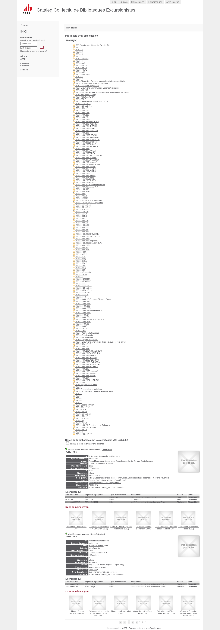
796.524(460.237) (83, 313)
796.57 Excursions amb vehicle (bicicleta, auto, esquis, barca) (100, 342)
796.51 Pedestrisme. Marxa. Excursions (91, 101)
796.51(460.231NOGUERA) (87, 122)
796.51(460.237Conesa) (85, 176)
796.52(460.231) (82, 232)
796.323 (79, 52)
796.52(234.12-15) (83, 207)
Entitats (124, 2)
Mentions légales (114, 628)
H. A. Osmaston (96, 529)
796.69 (78, 387)
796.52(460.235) (82, 239)
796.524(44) (80, 297)
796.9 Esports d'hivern (84, 405)
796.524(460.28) (82, 317)
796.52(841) (80, 268)
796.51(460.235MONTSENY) (87, 164)
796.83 (78, 396)
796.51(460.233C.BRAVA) (86, 135)
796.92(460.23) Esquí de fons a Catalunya (92, 425)
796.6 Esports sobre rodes (86, 385)
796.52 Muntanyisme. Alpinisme (88, 200)
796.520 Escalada (83, 272)
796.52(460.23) (81, 230)
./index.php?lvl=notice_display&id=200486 (106, 574)
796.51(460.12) (81, 110)
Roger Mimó (107, 450)
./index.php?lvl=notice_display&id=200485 (106, 487)
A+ (26, 25)
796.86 (78, 400)
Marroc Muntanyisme (97, 567)
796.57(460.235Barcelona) (86, 371)
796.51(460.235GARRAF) (86, 158)
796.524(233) (81, 283)
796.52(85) (80, 270)
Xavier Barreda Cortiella (138, 461)
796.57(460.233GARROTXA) (87, 364)
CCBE (124, 628)
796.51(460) (80, 194)
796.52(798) (80, 265)
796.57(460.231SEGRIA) (85, 355)
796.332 (79, 56)
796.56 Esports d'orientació (86, 340)
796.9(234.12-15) (82, 407)
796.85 (78, 398)
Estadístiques (155, 2)
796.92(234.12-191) (83, 416)
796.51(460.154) (82, 113)
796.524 (79, 277)
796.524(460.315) (83, 322)
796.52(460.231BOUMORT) (87, 234)
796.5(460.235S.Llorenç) (85, 95)
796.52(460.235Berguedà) (86, 241)
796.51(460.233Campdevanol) (88, 137)
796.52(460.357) (82, 250)
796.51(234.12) (81, 108)
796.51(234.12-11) (83, 104)
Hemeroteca (137, 2)
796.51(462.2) (81, 196)
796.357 (79, 79)
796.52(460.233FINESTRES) (87, 236)
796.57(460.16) (81, 346)
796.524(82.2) (81, 328)
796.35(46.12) (81, 65)
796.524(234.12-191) (84, 290)
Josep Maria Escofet (113, 461)
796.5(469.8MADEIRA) (85, 97)
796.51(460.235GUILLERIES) (87, 160)
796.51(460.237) (82, 173)
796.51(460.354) (82, 191)
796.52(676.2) (81, 263)
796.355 (79, 77)
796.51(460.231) (82, 119)
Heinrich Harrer (163, 613)
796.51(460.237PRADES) (86, 182)
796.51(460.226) (82, 115)
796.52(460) (80, 252)
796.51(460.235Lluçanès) (86, 162)
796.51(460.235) (82, 149)
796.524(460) (81, 326)
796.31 (78, 47)
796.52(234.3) (81, 214)
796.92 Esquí (81, 412)
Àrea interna (172, 2)
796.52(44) (80, 218)
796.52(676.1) (81, 261)
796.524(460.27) (82, 315)
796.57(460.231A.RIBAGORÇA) (88, 351)
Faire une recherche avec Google (142, 628)
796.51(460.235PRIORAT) (86, 169)
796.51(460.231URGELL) (86, 126)
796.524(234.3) (81, 295)
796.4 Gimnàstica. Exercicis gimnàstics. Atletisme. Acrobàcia (100, 81)
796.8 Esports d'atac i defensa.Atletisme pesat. (94, 391)
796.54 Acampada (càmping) (87, 333)
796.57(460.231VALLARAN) (87, 360)
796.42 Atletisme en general (87, 86)
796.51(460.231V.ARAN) (85, 128)
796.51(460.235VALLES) (85, 171)
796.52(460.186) (82, 225)
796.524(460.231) (83, 304)
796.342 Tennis (81, 59)
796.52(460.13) (81, 223)
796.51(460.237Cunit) (84, 178)
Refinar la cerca (76, 444)
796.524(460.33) (82, 324)
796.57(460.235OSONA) (85, 376)
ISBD (75, 452)
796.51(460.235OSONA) (85, 167)
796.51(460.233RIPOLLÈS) (86, 146)
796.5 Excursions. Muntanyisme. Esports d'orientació (97, 88)
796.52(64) (93, 485)
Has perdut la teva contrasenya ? (33, 51)
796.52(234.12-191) (83, 209)
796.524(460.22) (82, 301)
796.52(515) (80, 257)
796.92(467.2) (81, 430)
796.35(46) (80, 72)
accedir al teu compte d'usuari (32, 40)
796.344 (79, 61)
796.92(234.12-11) (83, 414)
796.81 (78, 394)
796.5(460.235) (81, 90)
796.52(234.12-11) (83, 205)
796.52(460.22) (81, 227)
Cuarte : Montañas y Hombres (101, 463)
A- (22, 25)
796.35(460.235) (82, 74)
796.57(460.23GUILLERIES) (87, 380)
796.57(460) (80, 382)
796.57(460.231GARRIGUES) (87, 353)
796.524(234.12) (82, 292)
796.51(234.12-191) (83, 106)
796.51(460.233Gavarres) (86, 142)
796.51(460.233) (82, 133)
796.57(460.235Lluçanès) (86, 373)
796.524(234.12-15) (83, 288)
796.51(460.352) (82, 189)
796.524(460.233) (83, 306)
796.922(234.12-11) (83, 434)
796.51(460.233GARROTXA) (87, 140)
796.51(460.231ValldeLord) (86, 131)
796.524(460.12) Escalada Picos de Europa (93, 299)
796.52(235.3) (81, 216)
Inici (113, 2)
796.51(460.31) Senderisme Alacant (90, 185)
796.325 (79, 54)
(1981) (121, 528)
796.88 (78, 403)
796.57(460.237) (82, 378)
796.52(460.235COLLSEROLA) (88, 243)
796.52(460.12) (81, 221)
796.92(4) (79, 421)
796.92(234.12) (81, 418)
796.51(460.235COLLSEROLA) (88, 155)
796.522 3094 (81, 274)
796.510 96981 (81, 198)
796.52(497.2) (81, 254)
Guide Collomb (95, 553)
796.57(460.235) (82, 369)
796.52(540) (80, 259)
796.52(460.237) (82, 245)
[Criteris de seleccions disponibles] (67, 444)
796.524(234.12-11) (83, 286)
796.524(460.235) (83, 308)
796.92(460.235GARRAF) (86, 427)
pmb (159, 628)
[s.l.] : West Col (95, 548)
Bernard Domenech (143, 528)
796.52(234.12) (81, 212)
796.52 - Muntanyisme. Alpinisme (89, 203)
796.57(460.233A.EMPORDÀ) (87, 362)
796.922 (79, 432)
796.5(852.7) (80, 99)
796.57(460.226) (82, 349)
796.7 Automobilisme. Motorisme (88, 389)
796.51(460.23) (81, 117)
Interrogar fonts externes (94, 444)
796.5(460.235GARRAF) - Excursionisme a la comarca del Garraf (102, 92)
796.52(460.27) (81, 248)
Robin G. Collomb (163, 529)
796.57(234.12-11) (83, 344)
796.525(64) (80, 331)
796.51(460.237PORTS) (85, 180)
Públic (68, 452)
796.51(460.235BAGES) (85, 151)
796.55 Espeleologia (84, 335)
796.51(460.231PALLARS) (86, 124)
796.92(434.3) (81, 423)
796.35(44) (80, 63)
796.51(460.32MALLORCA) (86, 187)
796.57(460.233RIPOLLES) (86, 367)
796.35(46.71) (81, 70)
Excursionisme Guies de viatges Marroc (105, 483)
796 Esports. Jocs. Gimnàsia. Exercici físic (92, 45)
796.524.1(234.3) (82, 279)
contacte (24, 70)
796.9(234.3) (80, 409)
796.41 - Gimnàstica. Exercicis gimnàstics (92, 83)
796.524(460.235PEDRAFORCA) (89, 310)
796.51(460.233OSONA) (85, 144)
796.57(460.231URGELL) (86, 358)
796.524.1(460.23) (83, 281)
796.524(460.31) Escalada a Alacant (90, 319)
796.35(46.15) (81, 68)
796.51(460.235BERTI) (85, 153)
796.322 (79, 50)
